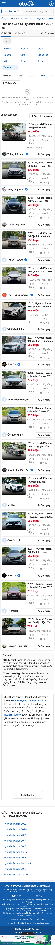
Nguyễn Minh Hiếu (17, 645)
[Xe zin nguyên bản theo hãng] (14, 451)
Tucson (7, 67)
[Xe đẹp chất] (14, 626)
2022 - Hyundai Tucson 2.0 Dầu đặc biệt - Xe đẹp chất (39, 622)
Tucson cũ (30, 18)
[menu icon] (3, 4)
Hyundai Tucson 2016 (15, 857)
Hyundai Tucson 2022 (15, 823)
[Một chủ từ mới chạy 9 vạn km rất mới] (14, 240)
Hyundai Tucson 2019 (15, 840)
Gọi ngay (45, 154)
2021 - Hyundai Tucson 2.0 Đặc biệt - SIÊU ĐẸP (39, 270)
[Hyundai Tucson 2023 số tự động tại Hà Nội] (14, 521)
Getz (23, 54)
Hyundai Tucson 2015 (15, 868)
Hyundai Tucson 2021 (15, 835)
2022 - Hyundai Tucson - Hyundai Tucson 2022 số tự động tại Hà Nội (39, 376)
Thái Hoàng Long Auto (18, 294)
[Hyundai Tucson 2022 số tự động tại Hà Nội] (14, 380)
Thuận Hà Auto (15, 259)
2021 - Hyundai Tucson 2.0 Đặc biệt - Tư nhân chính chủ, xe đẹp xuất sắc (39, 342)
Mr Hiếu (11, 505)
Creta (40, 48)
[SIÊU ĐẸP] (14, 275)
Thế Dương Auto (16, 224)
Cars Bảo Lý (13, 540)
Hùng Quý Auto (15, 189)
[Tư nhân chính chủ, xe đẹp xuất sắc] (14, 345)
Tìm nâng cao (10, 11)
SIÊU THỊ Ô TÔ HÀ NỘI (18, 470)
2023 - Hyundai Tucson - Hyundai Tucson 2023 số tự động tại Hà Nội (39, 517)
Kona (23, 61)
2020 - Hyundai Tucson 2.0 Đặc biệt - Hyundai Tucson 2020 (39, 306)
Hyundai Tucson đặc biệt (16, 874)
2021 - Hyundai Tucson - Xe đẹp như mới (39, 480)
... (21, 67)
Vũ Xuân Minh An (16, 329)
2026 (19, 75)
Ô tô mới (20, 33)
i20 (5, 61)
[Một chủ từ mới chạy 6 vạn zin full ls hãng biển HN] (14, 205)
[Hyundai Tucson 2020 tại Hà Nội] (14, 415)
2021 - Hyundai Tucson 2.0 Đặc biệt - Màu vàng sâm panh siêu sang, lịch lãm (39, 553)
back (7, 41)
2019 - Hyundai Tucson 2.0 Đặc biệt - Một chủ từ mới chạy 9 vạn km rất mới (39, 237)
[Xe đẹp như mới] (14, 486)
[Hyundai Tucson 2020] (14, 311)
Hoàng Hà (12, 610)
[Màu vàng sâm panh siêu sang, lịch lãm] (14, 556)
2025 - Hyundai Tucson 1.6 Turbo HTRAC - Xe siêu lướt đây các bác (39, 166)
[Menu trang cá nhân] (51, 3)
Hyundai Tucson (12, 714)
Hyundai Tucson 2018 (15, 846)
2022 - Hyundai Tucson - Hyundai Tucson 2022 (39, 585)
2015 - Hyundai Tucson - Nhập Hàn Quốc (39, 126)
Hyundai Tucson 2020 (15, 829)
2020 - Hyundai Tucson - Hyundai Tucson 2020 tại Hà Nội (39, 411)
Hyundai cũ (17, 18)
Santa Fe (42, 61)
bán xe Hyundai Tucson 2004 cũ (29, 700)
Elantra (7, 54)
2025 (31, 75)
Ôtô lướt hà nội (15, 434)
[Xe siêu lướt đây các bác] (14, 170)
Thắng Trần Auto (16, 154)
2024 (42, 75)
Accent (7, 48)
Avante (24, 48)
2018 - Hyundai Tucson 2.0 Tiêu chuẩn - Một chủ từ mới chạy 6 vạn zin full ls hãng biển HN (39, 202)
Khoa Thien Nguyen (18, 399)
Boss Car (12, 364)
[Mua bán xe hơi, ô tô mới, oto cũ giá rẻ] (27, 3)
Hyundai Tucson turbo (15, 852)
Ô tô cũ (5, 18)
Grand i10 (43, 54)
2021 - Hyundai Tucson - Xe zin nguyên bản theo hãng (39, 446)
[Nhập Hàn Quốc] (14, 132)
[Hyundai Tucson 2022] (14, 591)
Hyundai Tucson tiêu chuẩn (18, 863)
